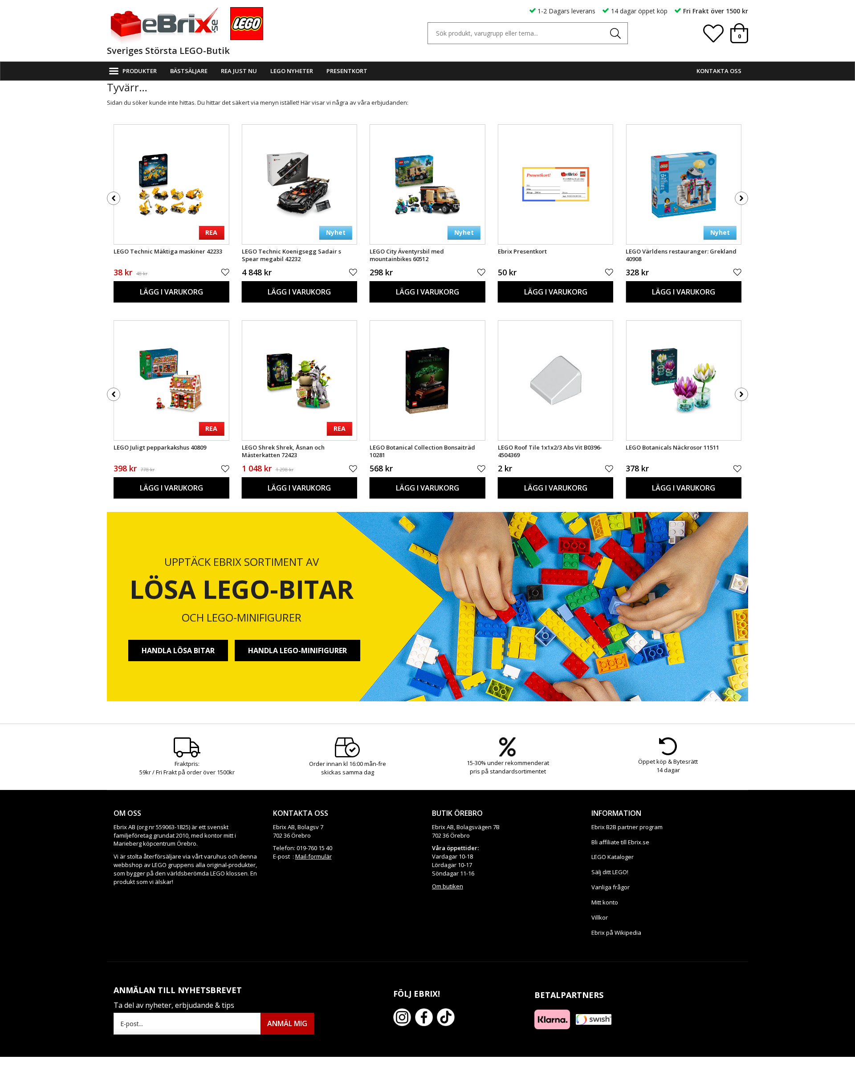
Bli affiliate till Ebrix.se (620, 842)
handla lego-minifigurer (297, 650)
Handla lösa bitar (178, 650)
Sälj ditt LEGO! (609, 872)
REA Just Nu (239, 71)
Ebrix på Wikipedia (616, 933)
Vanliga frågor (610, 887)
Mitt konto (604, 902)
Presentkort (346, 71)
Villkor (599, 917)
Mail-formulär (313, 856)
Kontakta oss (718, 71)
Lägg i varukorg (171, 292)
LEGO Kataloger (612, 857)
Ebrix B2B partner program (627, 827)
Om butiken (447, 886)
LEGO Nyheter (291, 71)
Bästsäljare (189, 71)
